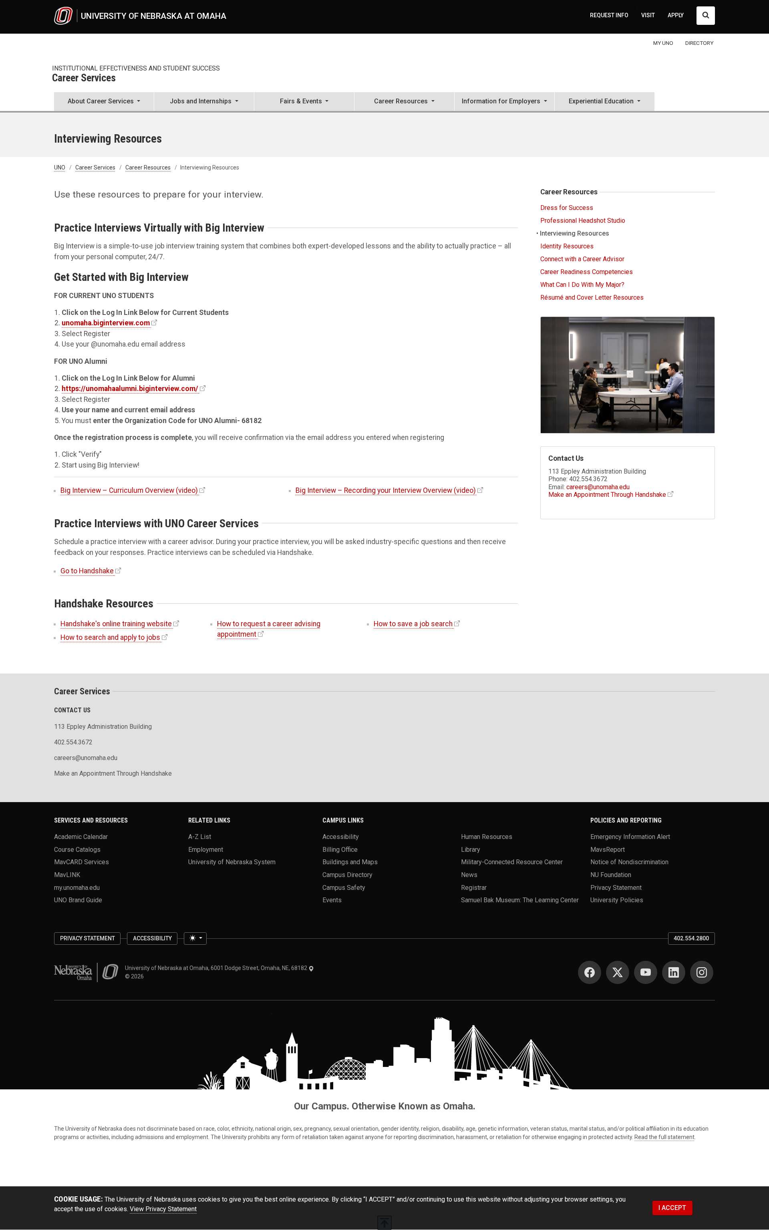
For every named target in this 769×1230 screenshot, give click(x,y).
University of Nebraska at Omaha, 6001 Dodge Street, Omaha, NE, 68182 (216, 968)
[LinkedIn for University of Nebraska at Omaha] (673, 972)
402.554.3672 (588, 479)
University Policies (616, 900)
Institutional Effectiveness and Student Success (136, 68)
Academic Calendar (81, 837)
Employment (205, 849)
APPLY (676, 15)
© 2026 (135, 976)
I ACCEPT (672, 1208)
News (469, 875)
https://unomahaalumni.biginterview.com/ (130, 389)
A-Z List (199, 837)
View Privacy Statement (163, 1209)
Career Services (84, 78)
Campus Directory (347, 875)
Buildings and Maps (350, 862)
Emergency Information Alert (630, 837)
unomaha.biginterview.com (106, 323)
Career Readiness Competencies (586, 272)
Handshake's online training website (116, 624)
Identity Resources (567, 246)
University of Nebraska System (232, 862)
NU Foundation (610, 875)
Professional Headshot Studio (582, 220)
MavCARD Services (81, 862)
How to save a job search (413, 624)
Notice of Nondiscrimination (629, 862)
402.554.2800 (691, 938)
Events (332, 900)
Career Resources (148, 167)
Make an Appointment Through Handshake (607, 494)
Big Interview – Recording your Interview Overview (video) (386, 490)
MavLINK (67, 875)
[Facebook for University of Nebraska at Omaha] (589, 972)
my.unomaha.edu (77, 887)
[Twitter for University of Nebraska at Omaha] (617, 972)
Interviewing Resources (574, 233)
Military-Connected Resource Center (512, 862)
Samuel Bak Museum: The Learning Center (520, 900)
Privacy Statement (616, 887)
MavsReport (607, 849)
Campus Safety (343, 887)
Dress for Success (566, 208)
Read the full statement (664, 1137)
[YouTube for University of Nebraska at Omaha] (645, 972)
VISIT (648, 15)
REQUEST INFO (609, 15)
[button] (104, 102)
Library (470, 849)
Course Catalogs (77, 849)
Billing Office (340, 849)
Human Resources (486, 837)
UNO (59, 167)
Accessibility (340, 837)
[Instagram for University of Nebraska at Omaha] (701, 972)
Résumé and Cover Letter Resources (592, 297)
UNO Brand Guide (78, 900)
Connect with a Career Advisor (582, 259)
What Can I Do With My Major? (582, 284)
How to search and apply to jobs (110, 637)
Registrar (474, 887)
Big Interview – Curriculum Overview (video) (129, 490)
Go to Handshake (87, 571)
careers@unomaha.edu (598, 487)
